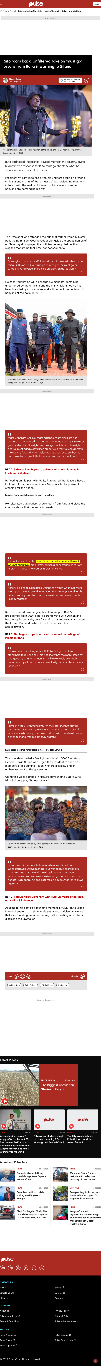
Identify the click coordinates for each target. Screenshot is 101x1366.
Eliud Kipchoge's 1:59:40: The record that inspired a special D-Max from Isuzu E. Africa (32, 1214)
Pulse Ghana (6, 1340)
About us (4, 1310)
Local (14, 11)
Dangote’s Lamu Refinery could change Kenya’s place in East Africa (31, 1176)
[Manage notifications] (95, 1361)
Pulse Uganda (7, 1345)
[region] (50, 1132)
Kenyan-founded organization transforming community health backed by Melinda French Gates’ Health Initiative (85, 1217)
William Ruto (14, 985)
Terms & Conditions (9, 1321)
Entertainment (7, 1293)
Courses (59, 1298)
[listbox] (50, 1132)
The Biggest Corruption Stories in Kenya (57, 1087)
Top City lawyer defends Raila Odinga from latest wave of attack (80, 1139)
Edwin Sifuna (47, 985)
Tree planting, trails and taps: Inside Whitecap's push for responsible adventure (85, 1195)
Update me (63, 985)
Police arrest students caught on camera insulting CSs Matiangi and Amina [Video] (49, 1139)
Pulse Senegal (62, 1335)
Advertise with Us (8, 1316)
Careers (58, 1293)
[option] (15, 1132)
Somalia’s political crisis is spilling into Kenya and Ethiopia (30, 1195)
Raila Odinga (30, 985)
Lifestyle (74, 1188)
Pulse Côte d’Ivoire (64, 1340)
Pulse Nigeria (6, 1335)
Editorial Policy (62, 1316)
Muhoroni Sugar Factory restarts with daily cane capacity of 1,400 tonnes (83, 1176)
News (7, 11)
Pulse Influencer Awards (66, 1321)
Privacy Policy (62, 1310)
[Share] (86, 80)
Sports (58, 1287)
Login (97, 4)
